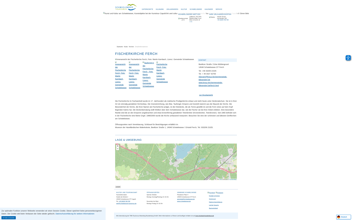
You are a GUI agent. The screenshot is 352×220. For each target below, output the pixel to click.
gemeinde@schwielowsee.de (186, 199)
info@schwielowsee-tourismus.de (126, 203)
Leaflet (220, 179)
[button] (176, 160)
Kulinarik (160, 9)
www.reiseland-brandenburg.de (204, 216)
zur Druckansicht (206, 95)
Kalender (209, 9)
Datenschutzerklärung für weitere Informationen (75, 214)
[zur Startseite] (125, 7)
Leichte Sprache (214, 205)
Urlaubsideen (172, 9)
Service (219, 9)
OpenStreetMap (232, 179)
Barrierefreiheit (213, 208)
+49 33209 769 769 (223, 20)
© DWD (190, 21)
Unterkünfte (147, 9)
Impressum (212, 199)
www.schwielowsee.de (184, 201)
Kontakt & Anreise (214, 196)
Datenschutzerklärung (215, 202)
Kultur (184, 9)
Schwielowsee (196, 9)
